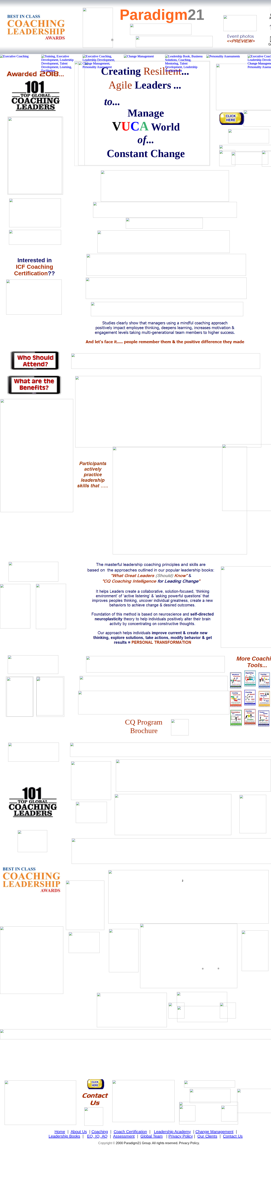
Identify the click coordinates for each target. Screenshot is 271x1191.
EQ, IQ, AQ (97, 1136)
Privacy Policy (180, 1136)
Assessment (124, 1136)
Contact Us (233, 1136)
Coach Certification (130, 1131)
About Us (79, 1131)
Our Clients (207, 1136)
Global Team (151, 1136)
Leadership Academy (172, 1131)
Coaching (99, 1131)
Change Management (214, 1131)
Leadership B (60, 1136)
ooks (76, 1136)
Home (60, 1131)
